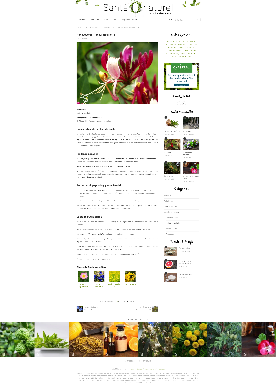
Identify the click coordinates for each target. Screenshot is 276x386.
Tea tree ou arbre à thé (172, 131)
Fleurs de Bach (109, 27)
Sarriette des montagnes (187, 154)
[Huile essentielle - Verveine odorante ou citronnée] (51, 339)
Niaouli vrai (187, 131)
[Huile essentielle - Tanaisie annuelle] (189, 339)
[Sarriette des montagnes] (191, 144)
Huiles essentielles (173, 223)
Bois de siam (168, 176)
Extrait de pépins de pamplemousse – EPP (186, 262)
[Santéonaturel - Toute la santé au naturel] (138, 8)
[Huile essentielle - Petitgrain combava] (17, 339)
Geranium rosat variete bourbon (191, 177)
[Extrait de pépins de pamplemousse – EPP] (170, 264)
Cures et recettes (111, 20)
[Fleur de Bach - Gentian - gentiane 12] (114, 272)
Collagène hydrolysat (186, 274)
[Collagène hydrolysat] (170, 277)
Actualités (81, 20)
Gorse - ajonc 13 (130, 284)
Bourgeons (170, 234)
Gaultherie (167, 153)
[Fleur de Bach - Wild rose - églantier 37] (83, 272)
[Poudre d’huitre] (170, 251)
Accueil (79, 27)
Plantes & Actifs (172, 218)
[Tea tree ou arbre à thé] (172, 123)
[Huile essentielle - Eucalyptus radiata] (155, 339)
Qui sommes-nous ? (150, 369)
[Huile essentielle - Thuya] (224, 339)
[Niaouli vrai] (191, 123)
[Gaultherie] (172, 144)
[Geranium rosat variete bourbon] (191, 168)
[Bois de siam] (172, 168)
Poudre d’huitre (184, 248)
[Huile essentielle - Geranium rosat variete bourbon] (259, 339)
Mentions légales (136, 369)
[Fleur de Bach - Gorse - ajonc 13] (130, 272)
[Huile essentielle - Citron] (86, 339)
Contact (162, 369)
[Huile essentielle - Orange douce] (121, 339)
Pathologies (94, 20)
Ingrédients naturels (130, 20)
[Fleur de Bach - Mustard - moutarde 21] (99, 272)
